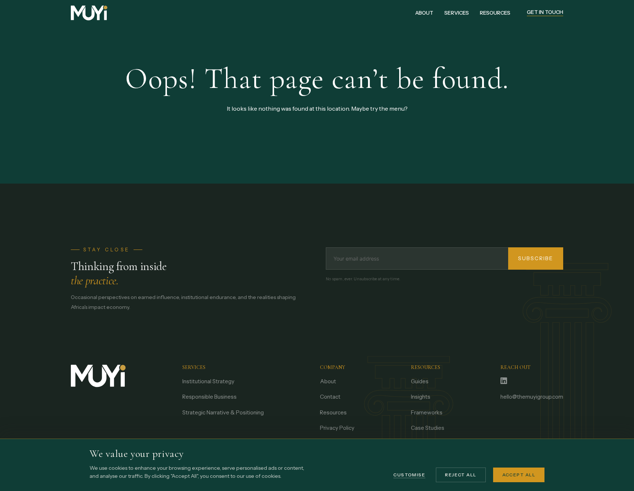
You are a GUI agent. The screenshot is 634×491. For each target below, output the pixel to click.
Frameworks (426, 412)
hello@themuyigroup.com (531, 396)
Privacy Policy (337, 427)
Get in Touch (545, 12)
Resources (495, 13)
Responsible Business (209, 396)
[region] (317, 465)
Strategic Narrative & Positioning (223, 412)
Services (456, 13)
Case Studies (427, 427)
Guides (420, 381)
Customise (409, 474)
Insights (420, 396)
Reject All (460, 474)
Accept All (518, 474)
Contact (330, 396)
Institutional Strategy (208, 381)
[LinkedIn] (503, 381)
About (424, 13)
